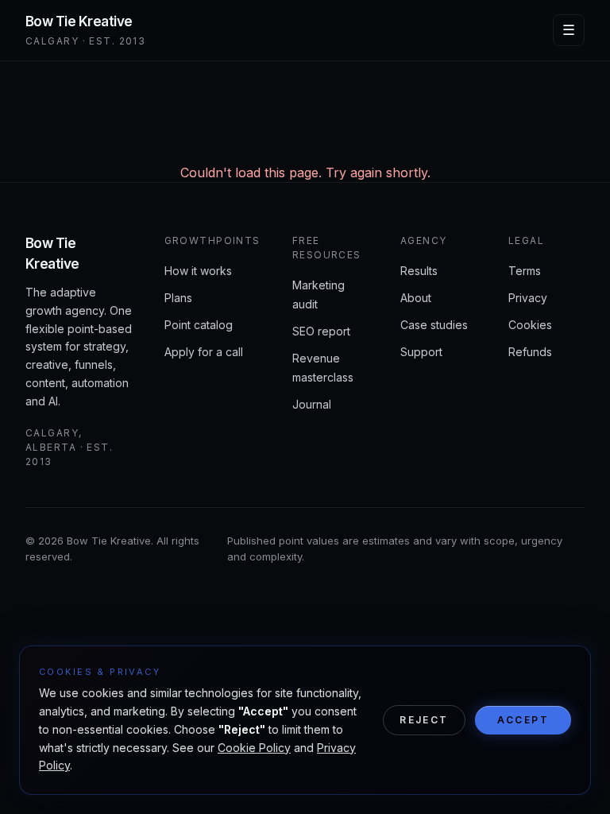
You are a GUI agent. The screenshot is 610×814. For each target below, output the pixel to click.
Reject (424, 720)
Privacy (527, 297)
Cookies (530, 324)
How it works (198, 270)
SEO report (321, 331)
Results (419, 270)
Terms (524, 270)
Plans (178, 297)
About (415, 297)
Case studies (434, 324)
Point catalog (198, 324)
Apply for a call (203, 352)
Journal (311, 404)
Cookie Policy (254, 747)
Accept (523, 720)
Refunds (530, 352)
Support (421, 352)
